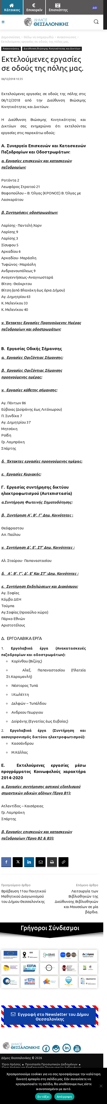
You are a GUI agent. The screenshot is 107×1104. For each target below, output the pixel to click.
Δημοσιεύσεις (10, 37)
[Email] (41, 862)
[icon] (46, 1051)
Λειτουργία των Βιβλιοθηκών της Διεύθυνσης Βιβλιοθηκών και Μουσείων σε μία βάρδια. (76, 901)
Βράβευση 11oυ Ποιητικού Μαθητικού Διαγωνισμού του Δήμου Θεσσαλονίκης (23, 896)
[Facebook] (6, 862)
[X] (18, 862)
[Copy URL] (63, 862)
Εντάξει (43, 1096)
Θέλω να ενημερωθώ (39, 37)
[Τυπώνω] (52, 862)
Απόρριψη (64, 1096)
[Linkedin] (29, 862)
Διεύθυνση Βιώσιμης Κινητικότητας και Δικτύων (52, 48)
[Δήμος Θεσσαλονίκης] (46, 22)
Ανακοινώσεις (66, 37)
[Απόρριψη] (100, 1085)
